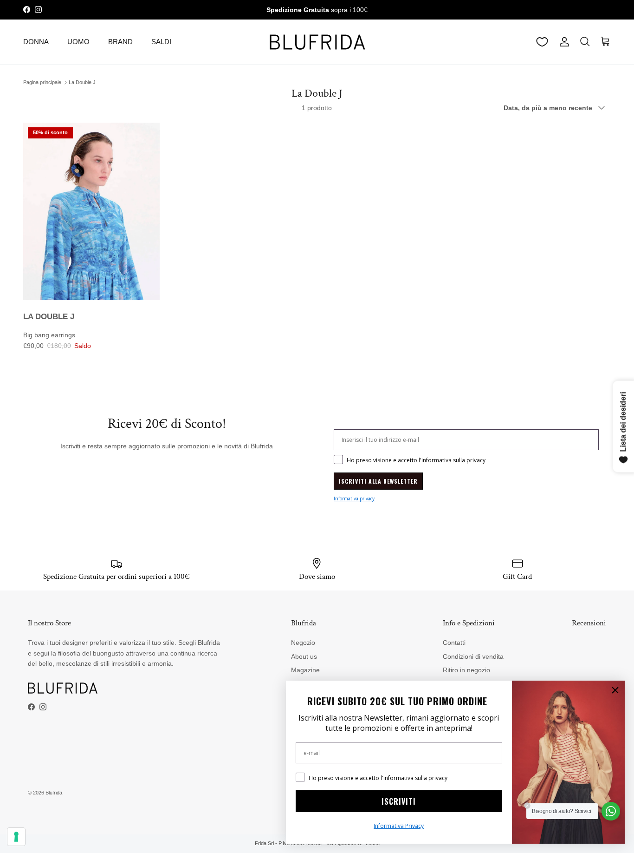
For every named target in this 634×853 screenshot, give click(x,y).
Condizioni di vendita (473, 656)
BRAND (120, 42)
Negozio (303, 642)
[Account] (562, 41)
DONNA (36, 42)
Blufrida (53, 792)
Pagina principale (42, 82)
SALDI (161, 42)
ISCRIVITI (399, 801)
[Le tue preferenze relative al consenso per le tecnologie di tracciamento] (16, 837)
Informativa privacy (354, 498)
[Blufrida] (317, 42)
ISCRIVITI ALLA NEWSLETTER (378, 481)
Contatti (454, 642)
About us (304, 656)
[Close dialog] (615, 690)
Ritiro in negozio (466, 670)
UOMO (78, 42)
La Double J (82, 82)
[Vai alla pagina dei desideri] (542, 42)
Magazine (305, 670)
